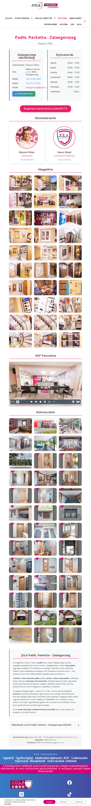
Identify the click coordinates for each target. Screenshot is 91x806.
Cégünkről (8, 758)
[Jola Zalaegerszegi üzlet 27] (70, 322)
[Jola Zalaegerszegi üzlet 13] (20, 252)
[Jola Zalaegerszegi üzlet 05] (45, 200)
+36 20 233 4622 (64, 160)
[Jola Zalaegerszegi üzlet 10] (20, 235)
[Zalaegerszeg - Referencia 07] (20, 460)
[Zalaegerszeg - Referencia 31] (20, 600)
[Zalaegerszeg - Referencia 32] (45, 600)
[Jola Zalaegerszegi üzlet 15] (70, 252)
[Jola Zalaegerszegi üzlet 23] (45, 305)
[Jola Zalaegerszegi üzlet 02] (45, 183)
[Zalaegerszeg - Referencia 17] (45, 513)
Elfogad (49, 802)
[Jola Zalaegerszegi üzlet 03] (70, 183)
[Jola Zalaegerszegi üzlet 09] (70, 217)
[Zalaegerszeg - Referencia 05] (45, 443)
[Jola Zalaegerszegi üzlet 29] (45, 339)
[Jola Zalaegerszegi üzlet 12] (70, 235)
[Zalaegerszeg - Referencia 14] (45, 495)
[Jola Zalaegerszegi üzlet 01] (20, 183)
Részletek (7, 804)
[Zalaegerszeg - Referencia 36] (70, 617)
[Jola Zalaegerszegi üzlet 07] (20, 217)
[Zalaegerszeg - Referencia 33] (70, 600)
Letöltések (71, 761)
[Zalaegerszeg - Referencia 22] (20, 547)
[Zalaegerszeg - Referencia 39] (70, 635)
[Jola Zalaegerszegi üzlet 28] (20, 339)
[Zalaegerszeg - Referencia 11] (45, 478)
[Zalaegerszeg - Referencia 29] (45, 582)
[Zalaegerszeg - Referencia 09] (70, 460)
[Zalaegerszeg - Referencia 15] (70, 495)
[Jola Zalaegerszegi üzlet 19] (20, 287)
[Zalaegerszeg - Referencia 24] (70, 547)
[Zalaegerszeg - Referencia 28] (20, 582)
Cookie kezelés (79, 758)
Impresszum (21, 761)
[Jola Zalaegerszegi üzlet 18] (70, 270)
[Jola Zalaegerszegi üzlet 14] (45, 252)
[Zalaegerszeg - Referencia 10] (20, 478)
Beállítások (79, 802)
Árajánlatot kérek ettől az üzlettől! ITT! (45, 108)
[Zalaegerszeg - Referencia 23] (45, 547)
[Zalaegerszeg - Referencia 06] (70, 443)
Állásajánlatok (38, 761)
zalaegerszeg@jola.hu (36, 87)
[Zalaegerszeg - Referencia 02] (45, 425)
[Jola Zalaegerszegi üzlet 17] (45, 270)
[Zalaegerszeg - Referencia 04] (20, 443)
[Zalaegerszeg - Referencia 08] (45, 460)
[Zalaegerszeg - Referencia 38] (45, 635)
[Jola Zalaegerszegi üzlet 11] (45, 235)
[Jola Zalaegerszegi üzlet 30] (70, 339)
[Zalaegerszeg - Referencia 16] (20, 513)
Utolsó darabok (55, 761)
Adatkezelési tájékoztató (48, 758)
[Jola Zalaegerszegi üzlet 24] (70, 305)
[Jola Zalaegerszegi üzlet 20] (45, 287)
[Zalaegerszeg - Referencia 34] (20, 617)
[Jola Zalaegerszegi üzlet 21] (70, 287)
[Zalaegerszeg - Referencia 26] (45, 565)
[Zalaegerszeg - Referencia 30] (70, 582)
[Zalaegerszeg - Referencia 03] (70, 425)
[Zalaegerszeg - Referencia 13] (20, 495)
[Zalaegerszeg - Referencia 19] (20, 530)
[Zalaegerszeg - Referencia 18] (70, 513)
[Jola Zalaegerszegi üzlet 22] (20, 305)
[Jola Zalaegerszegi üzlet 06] (70, 200)
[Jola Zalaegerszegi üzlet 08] (45, 217)
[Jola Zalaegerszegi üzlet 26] (45, 322)
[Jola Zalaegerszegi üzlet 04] (20, 200)
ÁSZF (66, 758)
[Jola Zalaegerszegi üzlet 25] (20, 322)
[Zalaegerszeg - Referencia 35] (45, 617)
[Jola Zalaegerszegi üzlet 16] (20, 270)
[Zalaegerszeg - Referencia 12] (70, 478)
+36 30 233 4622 (33, 83)
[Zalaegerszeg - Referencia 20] (45, 530)
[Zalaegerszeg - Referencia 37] (20, 635)
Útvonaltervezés (24, 93)
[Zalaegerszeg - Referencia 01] (20, 425)
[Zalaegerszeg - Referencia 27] (70, 565)
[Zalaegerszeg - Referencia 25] (20, 565)
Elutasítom (63, 802)
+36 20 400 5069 (33, 79)
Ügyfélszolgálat (25, 758)
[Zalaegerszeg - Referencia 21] (70, 530)
